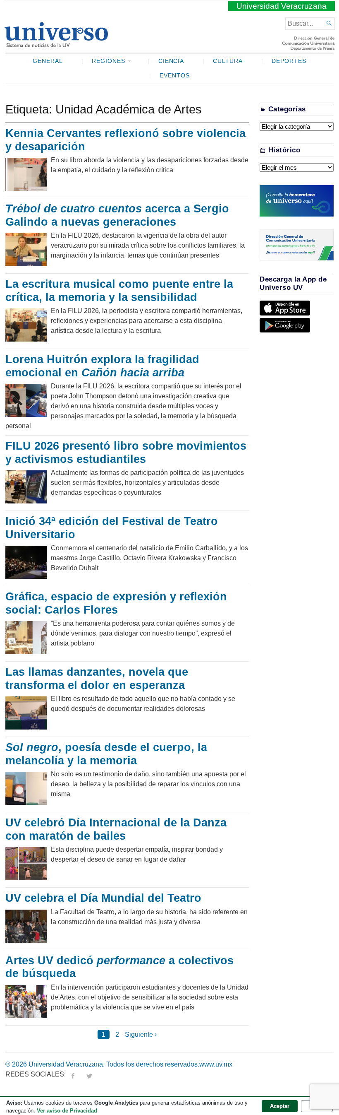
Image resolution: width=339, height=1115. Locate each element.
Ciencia (171, 61)
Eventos (175, 75)
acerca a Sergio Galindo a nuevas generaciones (117, 215)
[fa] (72, 1074)
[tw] (89, 1074)
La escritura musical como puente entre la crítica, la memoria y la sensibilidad (119, 290)
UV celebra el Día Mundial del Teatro (103, 898)
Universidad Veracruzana (281, 6)
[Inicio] (56, 44)
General (48, 61)
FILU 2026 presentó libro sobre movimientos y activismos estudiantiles (125, 452)
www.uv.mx (215, 1064)
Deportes (289, 61)
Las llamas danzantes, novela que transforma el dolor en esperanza (96, 678)
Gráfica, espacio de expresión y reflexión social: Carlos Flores (116, 603)
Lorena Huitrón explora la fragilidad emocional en (102, 366)
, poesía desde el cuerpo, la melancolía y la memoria (106, 754)
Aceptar (279, 1106)
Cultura (228, 61)
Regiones (108, 61)
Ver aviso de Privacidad (67, 1111)
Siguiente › (141, 1034)
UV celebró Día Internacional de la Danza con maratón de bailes (116, 829)
